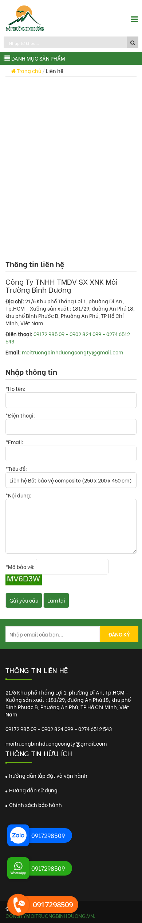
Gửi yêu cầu (23, 600)
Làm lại (56, 600)
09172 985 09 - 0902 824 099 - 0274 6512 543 (67, 337)
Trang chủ (28, 70)
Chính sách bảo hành (35, 804)
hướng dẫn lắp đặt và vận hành (47, 775)
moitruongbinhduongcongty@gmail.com (72, 352)
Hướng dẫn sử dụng (33, 790)
